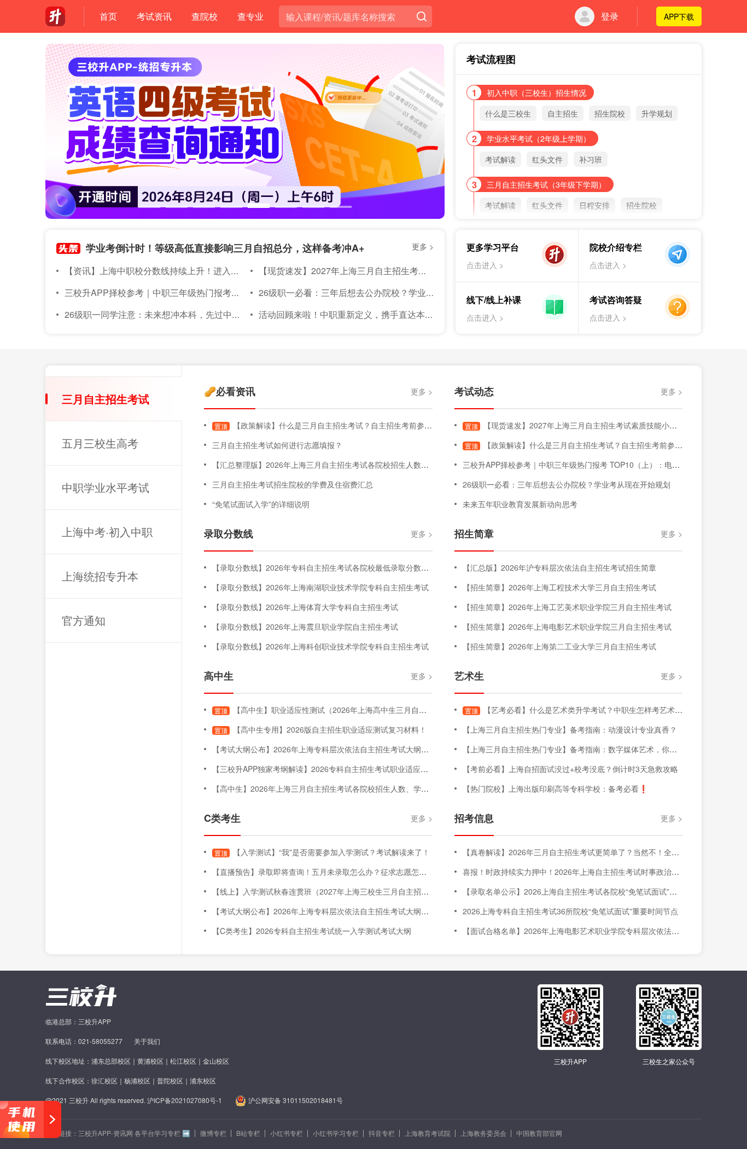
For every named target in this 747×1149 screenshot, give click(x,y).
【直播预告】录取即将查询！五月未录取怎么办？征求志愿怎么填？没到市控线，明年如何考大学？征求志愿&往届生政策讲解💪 (429, 871)
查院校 (204, 16)
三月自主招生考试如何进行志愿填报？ (277, 444)
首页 (108, 16)
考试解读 (500, 159)
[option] (245, 131)
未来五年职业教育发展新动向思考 (520, 503)
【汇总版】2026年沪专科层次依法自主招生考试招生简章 (559, 567)
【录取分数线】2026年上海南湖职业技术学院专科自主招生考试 (320, 587)
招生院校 (609, 113)
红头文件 (547, 159)
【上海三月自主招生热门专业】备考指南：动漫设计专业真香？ (570, 729)
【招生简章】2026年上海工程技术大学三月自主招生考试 (559, 587)
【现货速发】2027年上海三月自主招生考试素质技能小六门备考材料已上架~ (407, 270)
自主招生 (562, 113)
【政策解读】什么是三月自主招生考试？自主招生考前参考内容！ (334, 425)
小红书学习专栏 (336, 1133)
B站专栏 (248, 1133)
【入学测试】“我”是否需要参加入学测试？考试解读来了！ (322, 851)
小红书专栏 (286, 1133)
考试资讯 (154, 16)
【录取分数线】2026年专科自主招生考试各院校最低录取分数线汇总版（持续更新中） (358, 567)
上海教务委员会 (483, 1133)
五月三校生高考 (100, 443)
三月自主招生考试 (105, 399)
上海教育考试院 (428, 1133)
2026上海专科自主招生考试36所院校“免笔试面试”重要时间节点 (570, 911)
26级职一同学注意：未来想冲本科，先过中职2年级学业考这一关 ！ (195, 314)
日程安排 (594, 205)
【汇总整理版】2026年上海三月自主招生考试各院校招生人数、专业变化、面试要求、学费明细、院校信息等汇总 (404, 464)
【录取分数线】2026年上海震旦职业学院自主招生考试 (305, 626)
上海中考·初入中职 (107, 531)
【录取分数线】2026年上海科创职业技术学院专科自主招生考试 (320, 646)
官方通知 (84, 620)
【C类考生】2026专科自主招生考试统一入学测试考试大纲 (311, 930)
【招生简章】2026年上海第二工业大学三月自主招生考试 (559, 646)
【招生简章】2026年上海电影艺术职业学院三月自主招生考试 (567, 626)
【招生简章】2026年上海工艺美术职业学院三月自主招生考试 (567, 606)
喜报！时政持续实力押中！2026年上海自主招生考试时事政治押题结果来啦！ (594, 871)
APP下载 (679, 16)
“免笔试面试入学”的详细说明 (261, 503)
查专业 (250, 16)
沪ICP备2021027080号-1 (184, 1100)
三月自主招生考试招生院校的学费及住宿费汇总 (292, 484)
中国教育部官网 (539, 1133)
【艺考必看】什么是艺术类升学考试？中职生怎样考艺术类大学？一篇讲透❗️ (605, 709)
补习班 (590, 159)
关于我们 (147, 1041)
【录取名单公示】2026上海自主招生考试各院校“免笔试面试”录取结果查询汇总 (597, 891)
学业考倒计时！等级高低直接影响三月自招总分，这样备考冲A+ (225, 248)
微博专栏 (213, 1133)
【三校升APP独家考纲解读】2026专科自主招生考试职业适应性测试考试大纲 (343, 768)
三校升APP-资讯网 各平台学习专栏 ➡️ (134, 1133)
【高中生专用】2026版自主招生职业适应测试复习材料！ (320, 729)
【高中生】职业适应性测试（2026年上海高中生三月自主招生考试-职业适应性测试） (367, 709)
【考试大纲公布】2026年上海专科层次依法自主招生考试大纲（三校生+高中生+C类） (358, 749)
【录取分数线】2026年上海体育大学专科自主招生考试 (305, 606)
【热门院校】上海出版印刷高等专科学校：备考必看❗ (555, 788)
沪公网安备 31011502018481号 (295, 1100)
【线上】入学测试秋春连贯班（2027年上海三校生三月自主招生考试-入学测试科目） (356, 891)
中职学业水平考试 (105, 487)
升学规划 (656, 113)
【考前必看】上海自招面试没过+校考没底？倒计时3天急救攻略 (570, 768)
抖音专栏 (382, 1133)
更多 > (423, 246)
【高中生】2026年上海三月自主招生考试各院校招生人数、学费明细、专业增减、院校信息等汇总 (378, 788)
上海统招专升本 (100, 576)
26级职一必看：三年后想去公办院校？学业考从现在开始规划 (377, 292)
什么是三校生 (508, 113)
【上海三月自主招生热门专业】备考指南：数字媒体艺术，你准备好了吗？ (589, 749)
